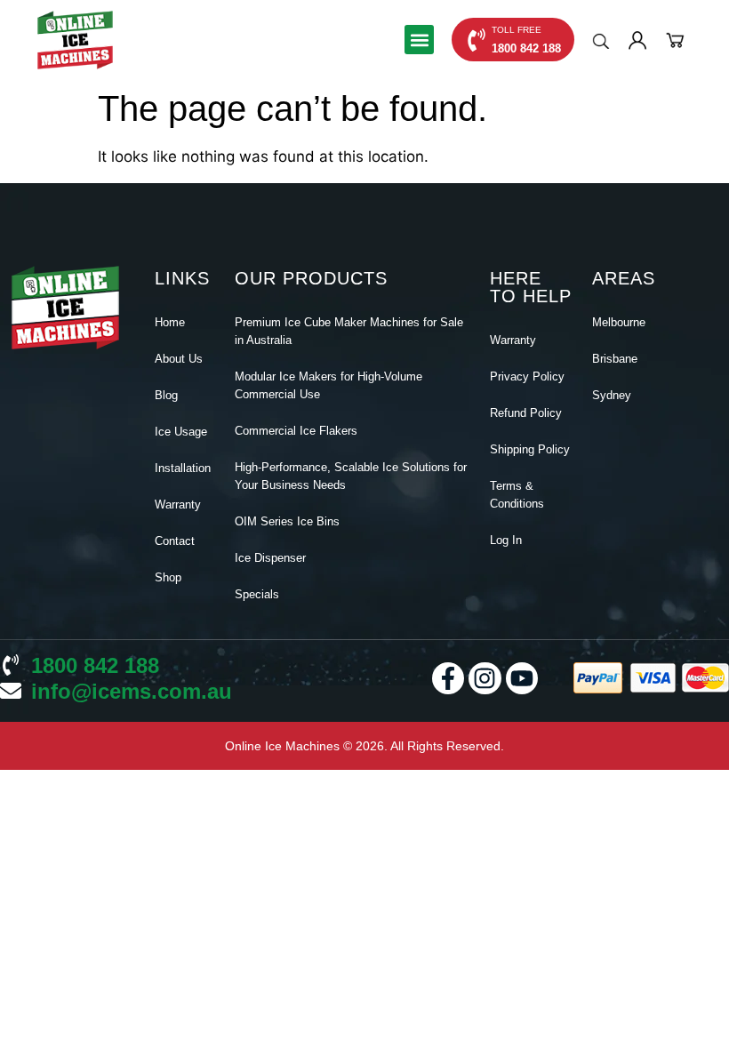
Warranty (178, 504)
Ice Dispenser (270, 558)
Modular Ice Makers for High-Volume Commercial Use (328, 385)
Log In (506, 540)
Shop (168, 577)
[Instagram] (485, 678)
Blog (166, 395)
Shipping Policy (530, 449)
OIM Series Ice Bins (287, 521)
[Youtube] (522, 678)
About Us (179, 358)
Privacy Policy (527, 376)
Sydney (611, 395)
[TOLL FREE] (476, 40)
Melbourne (618, 322)
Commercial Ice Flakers (296, 430)
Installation (183, 468)
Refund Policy (526, 413)
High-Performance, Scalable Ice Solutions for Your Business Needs (351, 476)
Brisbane (614, 358)
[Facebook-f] (448, 678)
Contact (175, 541)
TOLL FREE (516, 30)
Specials (257, 594)
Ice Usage (181, 431)
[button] (419, 39)
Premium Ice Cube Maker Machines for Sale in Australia (349, 331)
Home (170, 322)
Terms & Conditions (517, 494)
